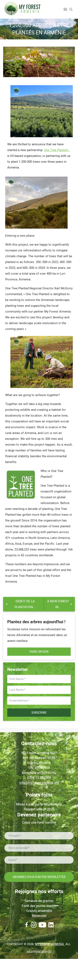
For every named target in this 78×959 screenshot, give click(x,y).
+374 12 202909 (39, 778)
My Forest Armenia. (50, 944)
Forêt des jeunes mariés (39, 906)
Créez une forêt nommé (39, 822)
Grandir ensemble (39, 911)
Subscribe (39, 712)
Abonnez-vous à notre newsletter (39, 877)
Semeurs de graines (39, 901)
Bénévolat (39, 916)
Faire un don (39, 651)
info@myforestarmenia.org (39, 783)
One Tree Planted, (56, 150)
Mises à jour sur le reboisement (39, 804)
